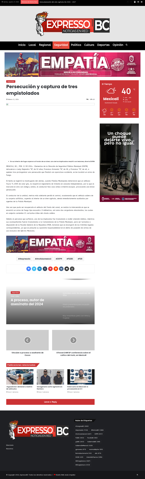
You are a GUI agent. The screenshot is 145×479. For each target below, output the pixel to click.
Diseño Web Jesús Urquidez (65, 475)
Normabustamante (83, 453)
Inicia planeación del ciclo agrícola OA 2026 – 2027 (58, 2)
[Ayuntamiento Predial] (50, 244)
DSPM (59, 259)
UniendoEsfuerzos (94, 457)
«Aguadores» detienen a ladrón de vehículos (19, 388)
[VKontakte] (61, 268)
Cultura (89, 45)
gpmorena (80, 449)
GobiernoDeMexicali (84, 445)
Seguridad (61, 45)
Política (76, 45)
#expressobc (24, 259)
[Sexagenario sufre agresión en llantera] (50, 377)
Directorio (9, 445)
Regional (45, 45)
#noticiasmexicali (43, 259)
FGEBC (70, 259)
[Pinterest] (50, 268)
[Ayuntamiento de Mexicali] (72, 64)
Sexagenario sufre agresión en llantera (49, 388)
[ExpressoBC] (72, 23)
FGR (80, 259)
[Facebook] (28, 268)
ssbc (98, 453)
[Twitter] (34, 268)
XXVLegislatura (82, 465)
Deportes (103, 45)
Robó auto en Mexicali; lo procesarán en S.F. (77, 388)
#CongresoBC (82, 426)
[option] (50, 301)
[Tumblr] (45, 268)
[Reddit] (56, 268)
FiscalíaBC (92, 438)
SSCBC (79, 457)
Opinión (118, 45)
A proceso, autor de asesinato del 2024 (27, 302)
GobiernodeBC (93, 442)
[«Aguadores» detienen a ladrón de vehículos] (19, 377)
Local (32, 45)
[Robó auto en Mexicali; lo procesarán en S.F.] (81, 377)
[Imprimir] (72, 268)
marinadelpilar (96, 449)
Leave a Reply (50, 402)
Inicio (21, 45)
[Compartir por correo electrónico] (66, 268)
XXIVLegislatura (82, 461)
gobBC (79, 442)
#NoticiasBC (97, 430)
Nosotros (9, 449)
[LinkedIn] (39, 268)
